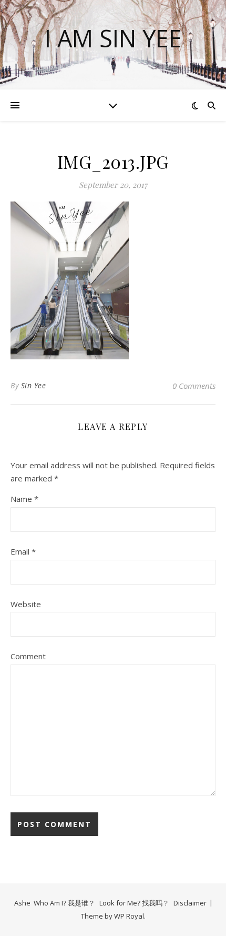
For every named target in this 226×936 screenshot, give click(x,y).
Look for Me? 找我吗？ (134, 903)
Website (26, 604)
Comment (28, 656)
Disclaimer (190, 903)
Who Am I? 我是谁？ (64, 903)
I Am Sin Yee (113, 38)
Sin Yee (33, 385)
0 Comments (193, 385)
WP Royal (129, 916)
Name (24, 499)
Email (23, 551)
